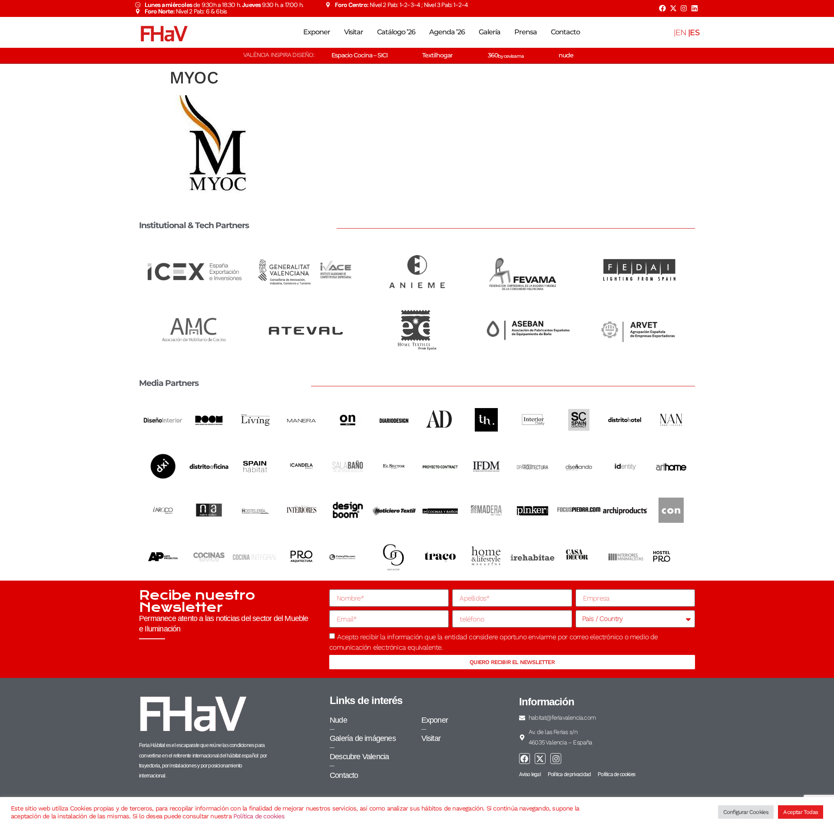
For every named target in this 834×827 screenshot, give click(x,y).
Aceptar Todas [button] (800, 812)
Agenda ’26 (447, 32)
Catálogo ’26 (396, 32)
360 (506, 55)
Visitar (353, 32)
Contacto (565, 32)
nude (566, 55)
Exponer (316, 32)
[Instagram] (683, 8)
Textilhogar (437, 55)
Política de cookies (259, 816)
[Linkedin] (694, 8)
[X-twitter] (673, 8)
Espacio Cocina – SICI (359, 55)
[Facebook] (662, 8)
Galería (489, 32)
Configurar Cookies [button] (746, 812)
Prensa (525, 32)
